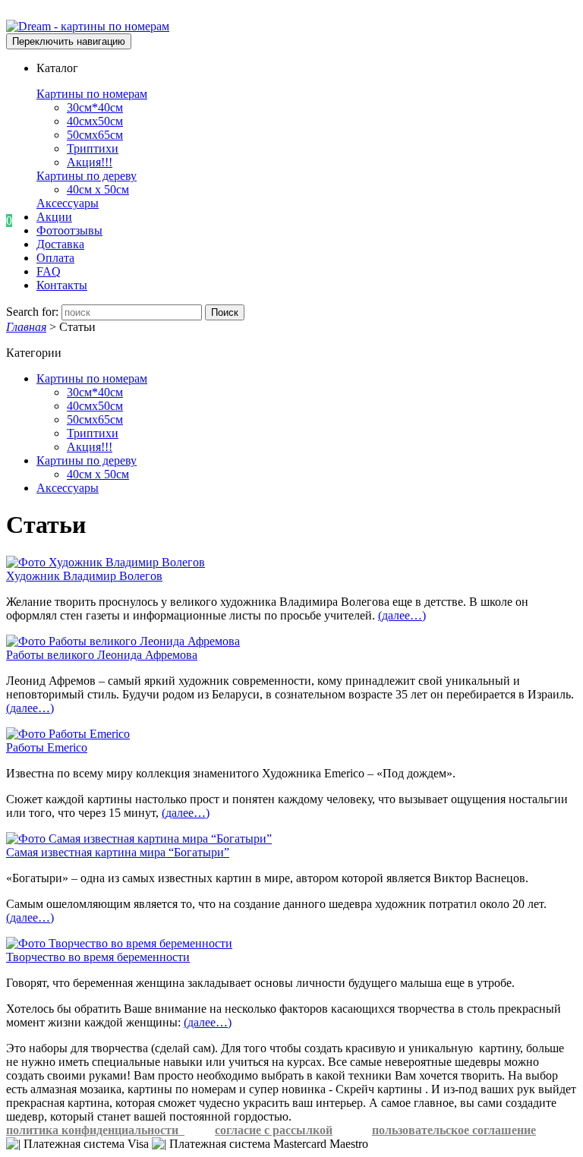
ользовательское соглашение (457, 1130)
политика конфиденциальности (95, 1130)
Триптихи (92, 148)
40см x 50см (98, 189)
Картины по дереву (86, 175)
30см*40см (95, 107)
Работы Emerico (46, 747)
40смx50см (95, 121)
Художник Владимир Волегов (84, 575)
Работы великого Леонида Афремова (101, 654)
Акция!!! (89, 162)
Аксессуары (67, 203)
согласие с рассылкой (273, 1130)
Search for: (32, 311)
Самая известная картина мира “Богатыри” (117, 852)
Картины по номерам (91, 93)
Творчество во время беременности (98, 957)
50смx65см (95, 134)
